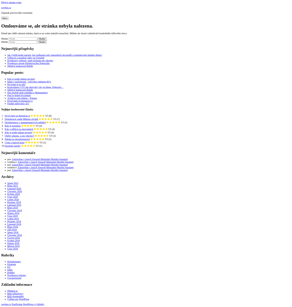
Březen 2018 (13, 246)
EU (9, 267)
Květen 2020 (13, 194)
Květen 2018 (13, 240)
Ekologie (11, 264)
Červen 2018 (13, 238)
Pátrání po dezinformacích (17, 139)
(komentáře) (15, 296)
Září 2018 (12, 229)
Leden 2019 (13, 218)
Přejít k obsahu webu (11, 2)
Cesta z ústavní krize (14, 142)
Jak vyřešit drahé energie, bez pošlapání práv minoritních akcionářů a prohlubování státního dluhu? (54, 55)
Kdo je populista (13, 126)
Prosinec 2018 (14, 221)
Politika (11, 272)
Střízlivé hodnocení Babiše (20, 66)
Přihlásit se (12, 291)
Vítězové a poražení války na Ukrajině (25, 58)
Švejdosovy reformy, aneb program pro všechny (30, 60)
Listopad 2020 (14, 188)
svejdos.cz (6, 7)
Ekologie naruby (13, 146)
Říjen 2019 (12, 207)
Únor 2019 (12, 216)
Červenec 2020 (14, 191)
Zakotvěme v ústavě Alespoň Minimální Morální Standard (40, 159)
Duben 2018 (13, 243)
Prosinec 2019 (14, 202)
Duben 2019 (13, 213)
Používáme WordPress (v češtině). (28, 304)
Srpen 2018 (12, 232)
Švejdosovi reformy (16, 275)
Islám (9, 270)
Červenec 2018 (14, 235)
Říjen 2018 (12, 227)
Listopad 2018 (14, 224)
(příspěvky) (15, 293)
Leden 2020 (13, 199)
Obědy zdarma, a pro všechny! (19, 136)
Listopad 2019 (14, 205)
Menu (4, 18)
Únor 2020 (12, 197)
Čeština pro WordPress (18, 299)
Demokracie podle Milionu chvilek (21, 119)
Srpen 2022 (12, 183)
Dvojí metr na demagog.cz (17, 115)
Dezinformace (14, 261)
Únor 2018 (12, 249)
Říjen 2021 (12, 186)
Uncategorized (14, 278)
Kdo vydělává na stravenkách (19, 129)
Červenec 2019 (14, 210)
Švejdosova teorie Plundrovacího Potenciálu (28, 63)
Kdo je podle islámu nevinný (18, 132)
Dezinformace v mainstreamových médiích (25, 122)
